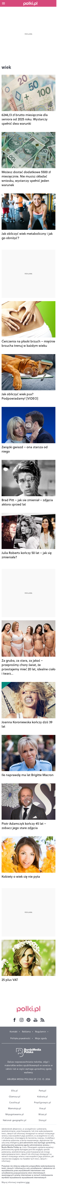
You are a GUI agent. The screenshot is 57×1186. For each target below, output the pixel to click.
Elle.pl (14, 1090)
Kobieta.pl (42, 1096)
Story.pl (42, 1120)
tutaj (27, 1182)
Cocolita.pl (14, 1102)
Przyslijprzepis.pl (42, 1102)
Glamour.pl (14, 1096)
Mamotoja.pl (14, 1108)
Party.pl (42, 1090)
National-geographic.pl (14, 1120)
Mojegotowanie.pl (14, 1114)
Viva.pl (42, 1108)
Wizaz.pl (42, 1114)
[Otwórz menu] (3, 3)
